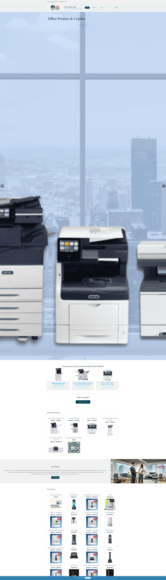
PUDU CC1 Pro (74, 512)
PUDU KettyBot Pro (110, 530)
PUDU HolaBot (74, 530)
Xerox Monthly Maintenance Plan (74, 437)
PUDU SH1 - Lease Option (56, 565)
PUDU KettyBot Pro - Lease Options (56, 547)
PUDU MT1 (74, 547)
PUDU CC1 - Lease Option (56, 512)
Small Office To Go (58, 385)
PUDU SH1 (110, 547)
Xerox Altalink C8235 (74, 418)
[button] (83, 24)
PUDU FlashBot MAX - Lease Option (56, 530)
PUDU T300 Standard (110, 565)
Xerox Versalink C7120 (58, 383)
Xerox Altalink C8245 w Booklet (83, 383)
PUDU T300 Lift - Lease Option (92, 565)
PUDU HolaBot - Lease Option (92, 530)
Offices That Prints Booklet (83, 385)
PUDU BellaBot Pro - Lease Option (92, 495)
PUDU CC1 (110, 495)
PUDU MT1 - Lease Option (92, 547)
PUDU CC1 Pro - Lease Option (92, 512)
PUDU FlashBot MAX (110, 512)
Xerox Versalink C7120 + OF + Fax (56, 418)
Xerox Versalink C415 (107, 383)
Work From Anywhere (107, 384)
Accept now (88, 577)
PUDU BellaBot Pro (74, 495)
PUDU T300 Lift (73, 565)
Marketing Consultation (56, 495)
